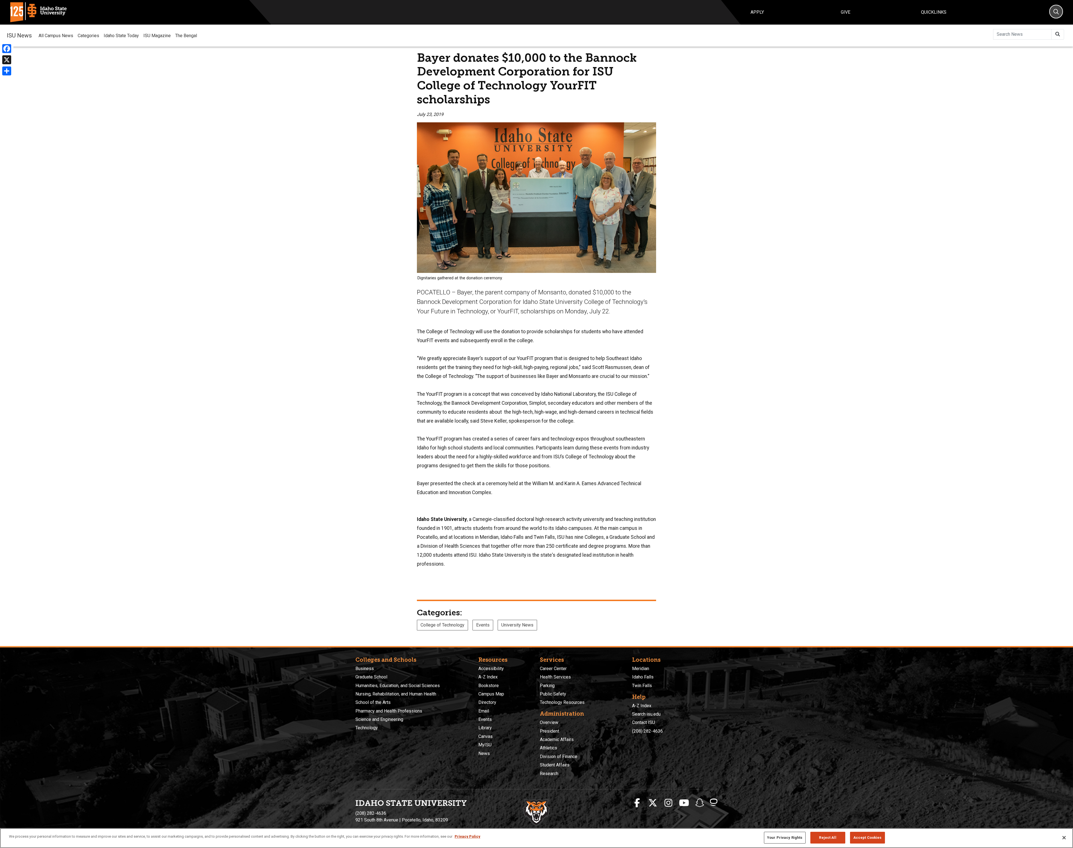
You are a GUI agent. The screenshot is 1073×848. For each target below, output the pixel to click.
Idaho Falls (643, 677)
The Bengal (186, 35)
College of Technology (442, 625)
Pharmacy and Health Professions (388, 711)
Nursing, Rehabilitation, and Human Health (395, 694)
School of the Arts (373, 702)
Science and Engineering (379, 719)
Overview (549, 722)
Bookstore (488, 685)
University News (517, 625)
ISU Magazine (157, 35)
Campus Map (491, 694)
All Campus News (56, 35)
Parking (547, 685)
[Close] (1064, 838)
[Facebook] (6, 48)
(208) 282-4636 (647, 731)
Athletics (548, 748)
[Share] (6, 71)
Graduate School (371, 677)
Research (549, 773)
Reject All (827, 837)
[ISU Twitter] (652, 803)
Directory (487, 702)
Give (845, 12)
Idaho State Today (121, 35)
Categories (88, 35)
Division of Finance (558, 756)
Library (485, 727)
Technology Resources (562, 702)
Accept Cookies (867, 837)
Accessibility (491, 668)
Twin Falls (642, 685)
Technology (366, 727)
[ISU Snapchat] (699, 803)
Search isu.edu (646, 714)
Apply (757, 12)
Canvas (485, 736)
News (484, 753)
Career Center (553, 668)
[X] (6, 59)
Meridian (640, 668)
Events (483, 625)
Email (483, 711)
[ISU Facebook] (637, 803)
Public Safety (553, 694)
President (549, 731)
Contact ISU (643, 722)
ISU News (19, 35)
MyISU (485, 744)
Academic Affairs (557, 739)
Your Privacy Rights (784, 837)
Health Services (555, 677)
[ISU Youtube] (684, 803)
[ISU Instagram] (668, 803)
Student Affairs (554, 765)
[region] (536, 838)
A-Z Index (488, 677)
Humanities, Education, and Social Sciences (397, 685)
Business (364, 668)
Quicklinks (933, 12)
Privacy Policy (467, 836)
